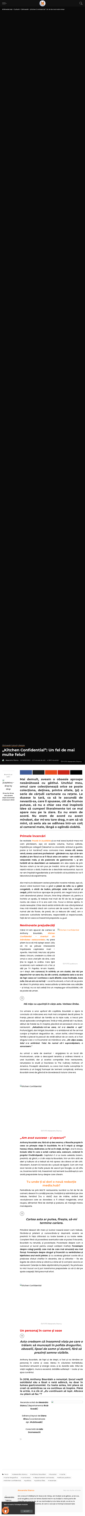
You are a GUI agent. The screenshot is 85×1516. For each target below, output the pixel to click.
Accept (26, 1511)
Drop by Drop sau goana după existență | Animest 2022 (8, 796)
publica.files (40, 1480)
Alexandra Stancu (12, 760)
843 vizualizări (54, 760)
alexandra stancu (20, 1474)
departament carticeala (44, 1477)
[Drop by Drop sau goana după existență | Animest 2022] (8, 785)
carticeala (26, 1477)
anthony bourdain (39, 1474)
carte (63, 1474)
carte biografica (11, 1477)
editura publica (64, 1477)
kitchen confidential (13, 1480)
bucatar (53, 1474)
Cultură (14, 745)
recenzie (52, 1480)
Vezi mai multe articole (72, 1490)
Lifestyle (21, 745)
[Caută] (80, 3)
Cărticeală (6, 745)
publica (28, 1480)
